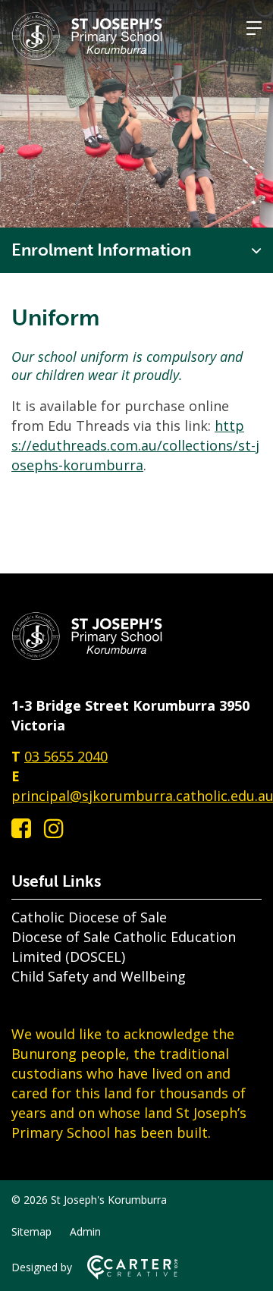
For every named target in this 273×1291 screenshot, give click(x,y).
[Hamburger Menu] (254, 28)
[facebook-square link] (21, 827)
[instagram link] (54, 827)
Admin (85, 1231)
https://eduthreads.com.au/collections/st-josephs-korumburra (135, 445)
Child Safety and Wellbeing (98, 976)
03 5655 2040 (66, 756)
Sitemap (31, 1231)
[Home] (87, 655)
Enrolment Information (101, 250)
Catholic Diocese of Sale (89, 917)
